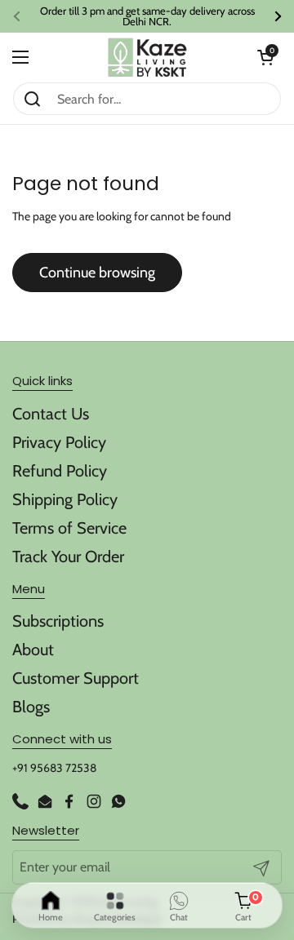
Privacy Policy (59, 442)
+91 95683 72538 (54, 767)
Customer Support (75, 678)
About (33, 649)
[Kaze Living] (147, 57)
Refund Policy (59, 471)
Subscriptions (58, 621)
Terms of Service (69, 528)
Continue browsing (97, 273)
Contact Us (50, 413)
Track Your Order (68, 556)
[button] (265, 57)
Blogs (31, 706)
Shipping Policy (65, 499)
